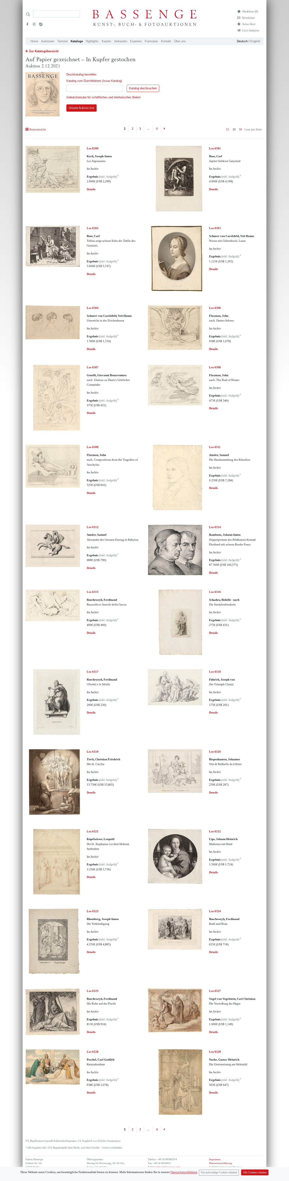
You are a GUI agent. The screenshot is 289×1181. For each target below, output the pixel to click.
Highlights (92, 41)
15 (227, 129)
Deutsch (242, 41)
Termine (62, 41)
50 (240, 129)
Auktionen (47, 41)
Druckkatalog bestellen (81, 74)
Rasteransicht (37, 129)
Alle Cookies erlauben (255, 1172)
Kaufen (106, 41)
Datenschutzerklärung (220, 1163)
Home (34, 41)
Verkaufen (120, 41)
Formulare (151, 41)
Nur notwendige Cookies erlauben (219, 1172)
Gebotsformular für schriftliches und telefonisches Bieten (103, 97)
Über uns (180, 41)
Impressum (215, 1159)
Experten (136, 41)
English (255, 41)
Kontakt (166, 41)
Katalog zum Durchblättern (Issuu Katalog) (94, 80)
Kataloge (77, 41)
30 (234, 129)
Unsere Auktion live (81, 108)
